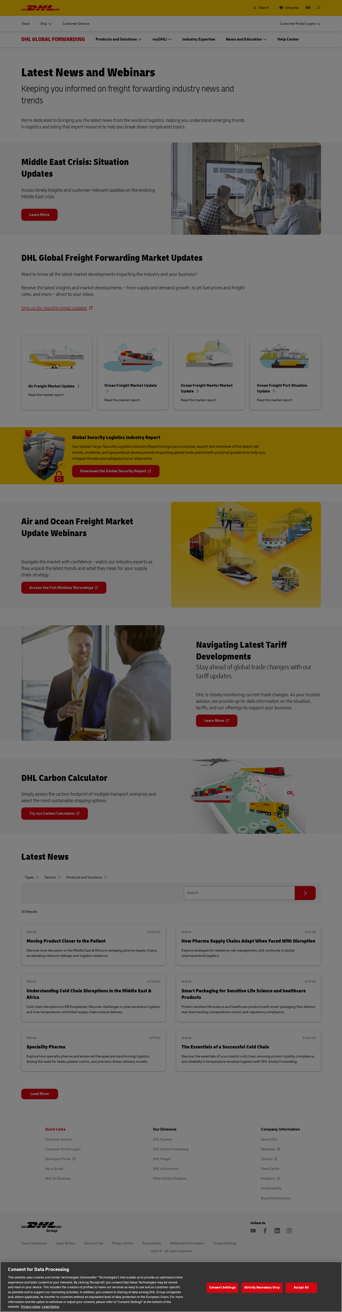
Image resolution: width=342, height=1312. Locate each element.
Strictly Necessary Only (262, 1287)
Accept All (301, 1287)
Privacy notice (31, 1307)
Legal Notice (50, 1307)
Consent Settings (222, 1287)
